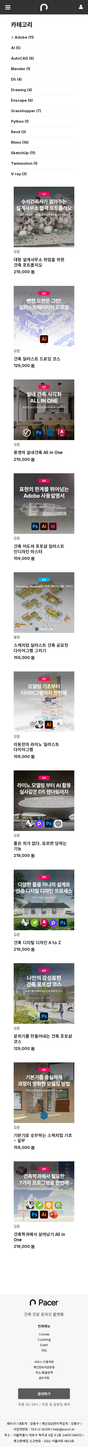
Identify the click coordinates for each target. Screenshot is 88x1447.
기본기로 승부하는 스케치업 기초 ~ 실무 (43, 1138)
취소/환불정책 (44, 1372)
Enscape (22, 100)
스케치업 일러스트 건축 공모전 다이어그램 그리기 (41, 647)
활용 (17, 637)
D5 (16, 79)
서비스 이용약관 (44, 1362)
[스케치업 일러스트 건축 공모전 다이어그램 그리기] (44, 602)
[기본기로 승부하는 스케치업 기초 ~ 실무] (44, 1092)
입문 (17, 251)
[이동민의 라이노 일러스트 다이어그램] (44, 701)
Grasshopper (26, 110)
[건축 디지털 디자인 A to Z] (44, 899)
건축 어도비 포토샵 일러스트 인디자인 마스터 (39, 548)
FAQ (44, 1350)
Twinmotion (24, 163)
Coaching (44, 1339)
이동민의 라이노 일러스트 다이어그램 (36, 747)
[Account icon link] (81, 7)
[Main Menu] (7, 7)
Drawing (21, 89)
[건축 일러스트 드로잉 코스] (44, 315)
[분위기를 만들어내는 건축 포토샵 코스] (44, 992)
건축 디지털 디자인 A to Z (37, 942)
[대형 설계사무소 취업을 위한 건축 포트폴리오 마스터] (44, 216)
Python (20, 121)
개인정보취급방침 (44, 1367)
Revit (18, 132)
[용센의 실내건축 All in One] (44, 409)
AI (16, 47)
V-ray (19, 174)
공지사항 (44, 1378)
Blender (20, 68)
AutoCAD (22, 58)
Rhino (20, 142)
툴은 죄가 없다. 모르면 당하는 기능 (40, 846)
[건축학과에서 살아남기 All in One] (44, 1191)
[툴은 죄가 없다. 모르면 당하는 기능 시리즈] (44, 800)
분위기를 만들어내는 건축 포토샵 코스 (43, 1038)
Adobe (24, 37)
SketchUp (23, 153)
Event (44, 1345)
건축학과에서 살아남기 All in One (39, 1236)
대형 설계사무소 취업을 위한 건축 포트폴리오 (39, 262)
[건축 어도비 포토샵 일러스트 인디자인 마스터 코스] (44, 503)
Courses (44, 1334)
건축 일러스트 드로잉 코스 (37, 359)
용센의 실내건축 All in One (38, 452)
